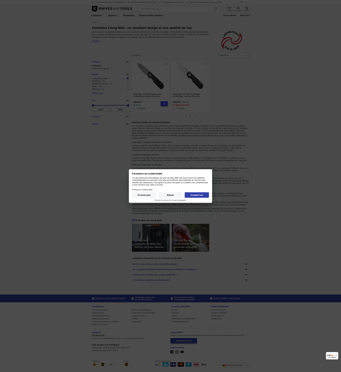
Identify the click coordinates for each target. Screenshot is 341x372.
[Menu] (336, 353)
